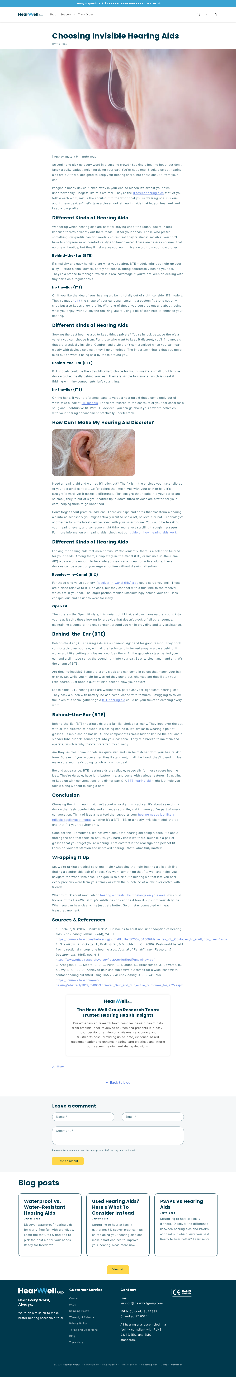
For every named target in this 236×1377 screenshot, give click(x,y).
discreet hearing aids (148, 193)
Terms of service (129, 1365)
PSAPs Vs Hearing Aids (181, 1204)
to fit (76, 300)
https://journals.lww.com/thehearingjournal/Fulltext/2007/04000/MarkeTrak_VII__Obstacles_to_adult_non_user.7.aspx (141, 939)
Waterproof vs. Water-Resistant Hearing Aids (44, 1207)
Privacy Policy (78, 1323)
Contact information (171, 1365)
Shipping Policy (79, 1311)
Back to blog (120, 1083)
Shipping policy (149, 1365)
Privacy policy (109, 1365)
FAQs (72, 1304)
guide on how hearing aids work (153, 532)
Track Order (76, 1342)
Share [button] (60, 1066)
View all (118, 1269)
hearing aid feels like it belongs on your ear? (133, 895)
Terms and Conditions (83, 1329)
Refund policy (91, 1365)
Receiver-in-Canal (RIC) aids (117, 582)
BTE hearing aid (113, 700)
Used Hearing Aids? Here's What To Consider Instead (115, 1207)
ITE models (90, 403)
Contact (74, 1298)
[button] (67, 14)
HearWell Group (71, 1365)
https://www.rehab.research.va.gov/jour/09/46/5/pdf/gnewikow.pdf (105, 959)
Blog (72, 1336)
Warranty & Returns (81, 1317)
